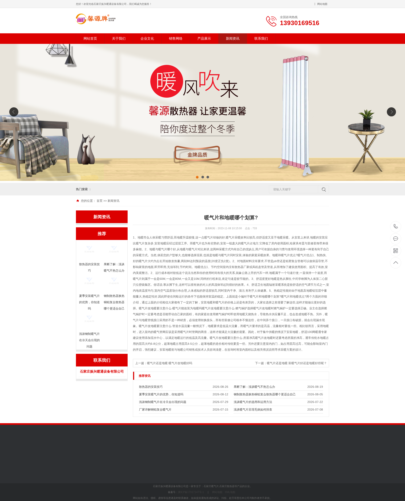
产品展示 (204, 38)
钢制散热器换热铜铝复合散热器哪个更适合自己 (265, 394)
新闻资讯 (232, 38)
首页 (100, 200)
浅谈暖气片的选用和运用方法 (253, 402)
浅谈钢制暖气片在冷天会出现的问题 (162, 402)
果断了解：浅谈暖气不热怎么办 (254, 386)
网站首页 (90, 38)
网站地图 (322, 4)
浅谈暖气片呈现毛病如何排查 (253, 409)
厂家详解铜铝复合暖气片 (155, 409)
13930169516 (395, 226)
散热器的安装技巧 (151, 386)
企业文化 (147, 38)
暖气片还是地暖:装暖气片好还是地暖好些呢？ (297, 363)
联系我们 (261, 38)
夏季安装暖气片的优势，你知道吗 (161, 394)
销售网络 (175, 38)
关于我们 (119, 38)
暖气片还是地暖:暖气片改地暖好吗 (169, 363)
